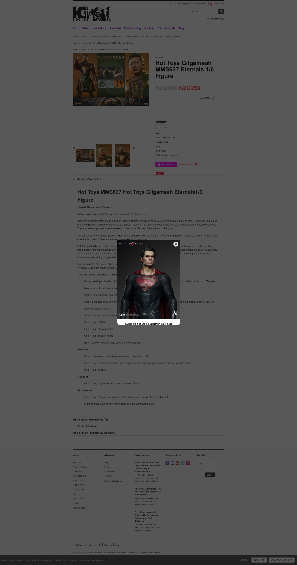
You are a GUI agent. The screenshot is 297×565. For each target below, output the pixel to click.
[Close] (175, 244)
